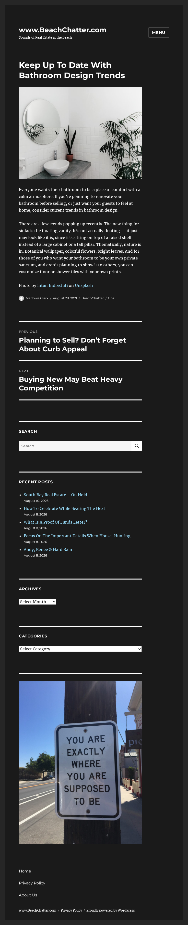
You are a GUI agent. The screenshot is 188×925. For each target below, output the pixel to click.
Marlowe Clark (37, 298)
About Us (28, 895)
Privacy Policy (32, 883)
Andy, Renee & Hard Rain (48, 549)
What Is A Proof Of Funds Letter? (55, 522)
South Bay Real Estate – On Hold (55, 494)
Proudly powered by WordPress (110, 910)
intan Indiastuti (52, 285)
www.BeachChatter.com (62, 30)
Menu (158, 32)
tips (111, 298)
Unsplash (84, 285)
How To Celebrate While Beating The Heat (64, 508)
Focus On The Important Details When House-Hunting (77, 535)
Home (25, 871)
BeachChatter (93, 298)
